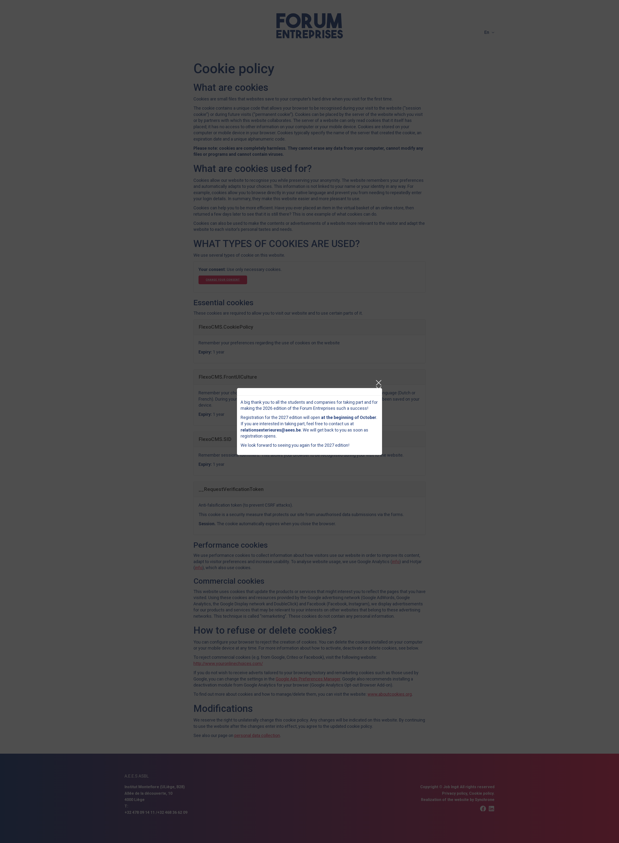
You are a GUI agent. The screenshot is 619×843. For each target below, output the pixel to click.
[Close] (378, 382)
